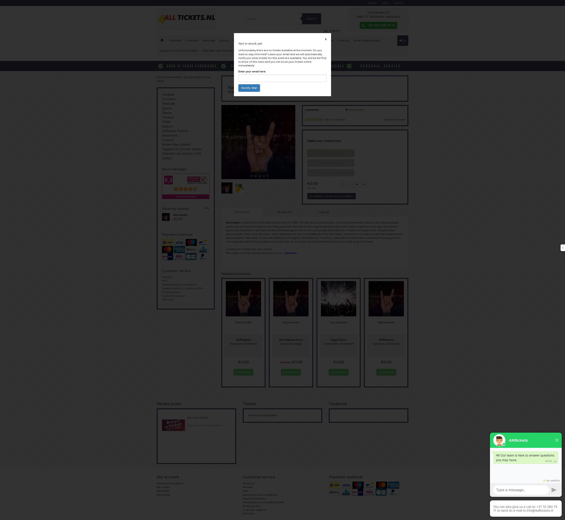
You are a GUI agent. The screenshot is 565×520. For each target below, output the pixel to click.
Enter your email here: (252, 71)
